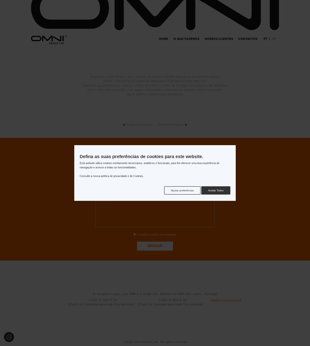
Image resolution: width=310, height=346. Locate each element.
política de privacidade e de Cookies (122, 175)
